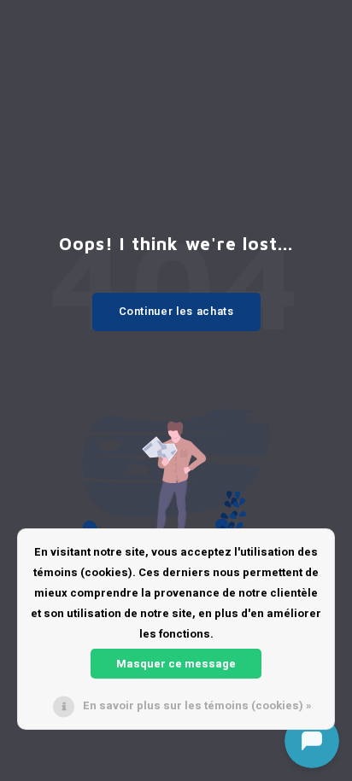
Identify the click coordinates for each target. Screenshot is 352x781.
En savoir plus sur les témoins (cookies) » (197, 705)
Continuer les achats (176, 311)
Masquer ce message (176, 664)
